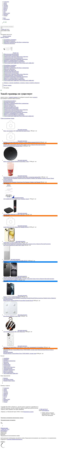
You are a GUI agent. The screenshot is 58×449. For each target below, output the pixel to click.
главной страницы (13, 97)
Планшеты (12, 41)
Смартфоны (13, 39)
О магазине (6, 1)
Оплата (5, 4)
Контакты (5, 14)
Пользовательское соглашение (8, 420)
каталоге (35, 97)
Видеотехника (15, 54)
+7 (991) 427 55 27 (5, 29)
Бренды (5, 9)
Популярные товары (8, 379)
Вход (4, 18)
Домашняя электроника (22, 59)
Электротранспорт (18, 57)
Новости (5, 8)
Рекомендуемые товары (9, 380)
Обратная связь (4, 428)
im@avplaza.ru (45, 410)
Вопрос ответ (6, 13)
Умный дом (15, 52)
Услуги (5, 10)
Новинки (5, 378)
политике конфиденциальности (14, 439)
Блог (4, 11)
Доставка (5, 5)
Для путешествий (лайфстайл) (26, 63)
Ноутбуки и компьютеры (23, 42)
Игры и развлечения (19, 61)
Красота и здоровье (18, 60)
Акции (5, 3)
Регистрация (6, 19)
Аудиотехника (15, 55)
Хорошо (2, 441)
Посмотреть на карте (28, 411)
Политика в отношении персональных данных (12, 417)
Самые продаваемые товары (7, 118)
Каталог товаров (7, 36)
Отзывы (5, 15)
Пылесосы (12, 43)
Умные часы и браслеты (22, 56)
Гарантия (5, 6)
